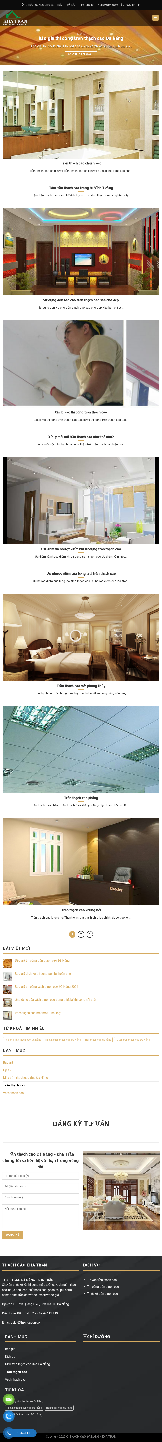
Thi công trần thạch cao (103, 1287)
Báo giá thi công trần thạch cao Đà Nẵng (42, 961)
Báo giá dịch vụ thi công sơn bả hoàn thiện (43, 974)
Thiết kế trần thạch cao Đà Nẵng (63, 1039)
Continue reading (81, 54)
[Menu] (155, 18)
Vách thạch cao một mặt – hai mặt (38, 1013)
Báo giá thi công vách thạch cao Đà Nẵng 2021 (46, 987)
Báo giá (8, 1062)
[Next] (153, 36)
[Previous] (8, 36)
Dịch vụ (8, 1070)
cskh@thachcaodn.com (26, 1322)
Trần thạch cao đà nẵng (98, 1039)
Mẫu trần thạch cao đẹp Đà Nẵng (25, 1078)
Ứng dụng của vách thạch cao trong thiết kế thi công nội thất (55, 1000)
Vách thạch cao (13, 1093)
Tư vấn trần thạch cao (102, 1280)
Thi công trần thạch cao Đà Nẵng (22, 1039)
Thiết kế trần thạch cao (102, 1294)
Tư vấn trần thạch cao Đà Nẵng (132, 1039)
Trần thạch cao (14, 1085)
